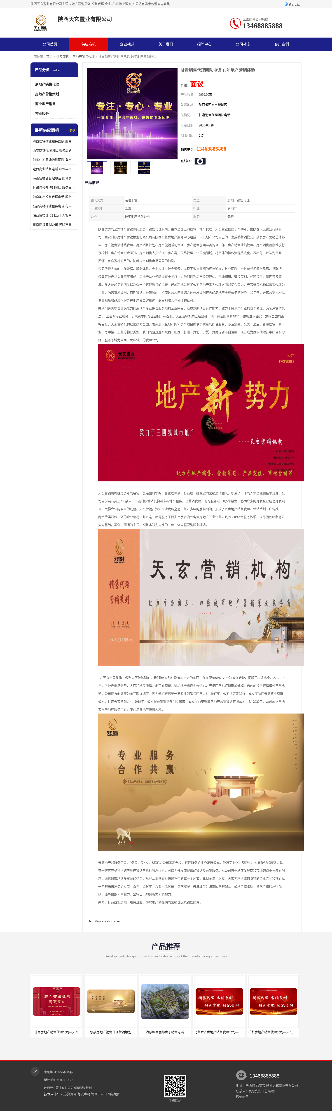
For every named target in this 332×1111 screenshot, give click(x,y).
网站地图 (114, 1094)
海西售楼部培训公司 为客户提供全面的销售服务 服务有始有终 (54, 215)
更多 (72, 130)
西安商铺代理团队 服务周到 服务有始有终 (54, 150)
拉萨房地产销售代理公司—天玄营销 (219, 1032)
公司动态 (243, 44)
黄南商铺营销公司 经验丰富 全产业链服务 (54, 224)
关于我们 (166, 44)
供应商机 (88, 44)
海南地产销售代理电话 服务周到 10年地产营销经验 (54, 197)
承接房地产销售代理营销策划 (56, 1032)
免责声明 (83, 1094)
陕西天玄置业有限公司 (58, 1088)
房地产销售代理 (83, 56)
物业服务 (42, 113)
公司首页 (50, 44)
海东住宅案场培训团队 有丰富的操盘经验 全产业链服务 (54, 160)
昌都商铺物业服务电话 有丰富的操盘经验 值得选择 (54, 206)
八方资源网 (69, 1094)
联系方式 (50, 58)
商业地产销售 (45, 104)
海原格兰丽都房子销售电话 (111, 1032)
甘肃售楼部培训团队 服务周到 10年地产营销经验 (54, 187)
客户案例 (281, 44)
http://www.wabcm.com (104, 921)
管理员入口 (99, 1094)
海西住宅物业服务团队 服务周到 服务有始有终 (54, 141)
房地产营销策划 (47, 94)
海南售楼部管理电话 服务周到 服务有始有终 (54, 178)
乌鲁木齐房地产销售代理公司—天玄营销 (168, 1032)
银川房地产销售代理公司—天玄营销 (273, 1032)
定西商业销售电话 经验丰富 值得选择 (54, 169)
